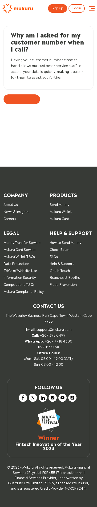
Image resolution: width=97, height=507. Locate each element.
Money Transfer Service (22, 242)
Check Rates (59, 249)
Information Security (20, 277)
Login (76, 7)
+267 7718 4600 (58, 340)
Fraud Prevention (63, 284)
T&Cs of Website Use (20, 270)
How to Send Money (65, 242)
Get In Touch (60, 270)
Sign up (57, 7)
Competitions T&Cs (19, 284)
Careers (10, 218)
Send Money (59, 204)
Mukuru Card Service (20, 249)
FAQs (54, 256)
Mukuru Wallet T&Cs (19, 256)
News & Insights (16, 211)
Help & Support (62, 263)
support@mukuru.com (54, 329)
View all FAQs (22, 98)
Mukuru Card (59, 218)
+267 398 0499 (52, 334)
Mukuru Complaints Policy (24, 291)
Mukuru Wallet (61, 211)
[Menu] (92, 8)
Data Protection (16, 263)
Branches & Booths (65, 277)
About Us (11, 204)
